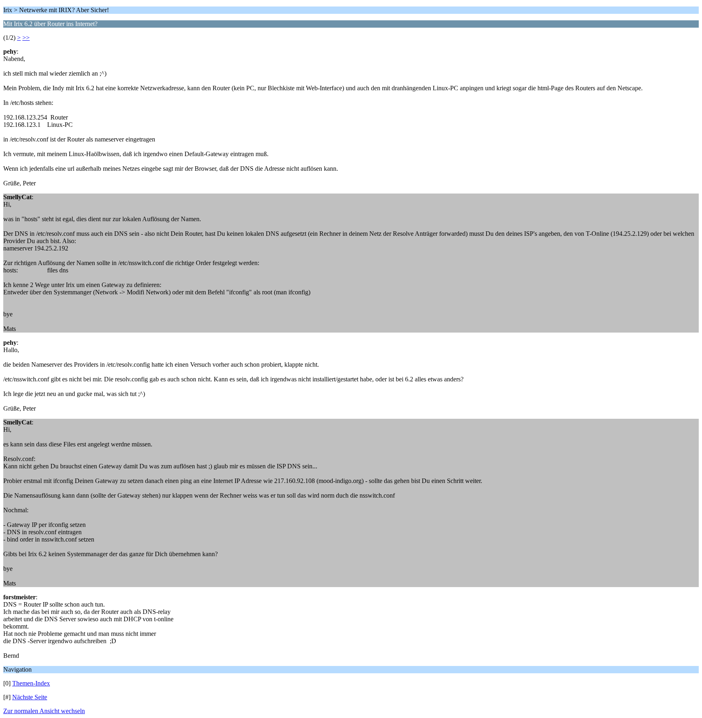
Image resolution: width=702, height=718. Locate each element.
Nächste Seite (29, 697)
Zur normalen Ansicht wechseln (44, 710)
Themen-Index (31, 683)
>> (26, 37)
